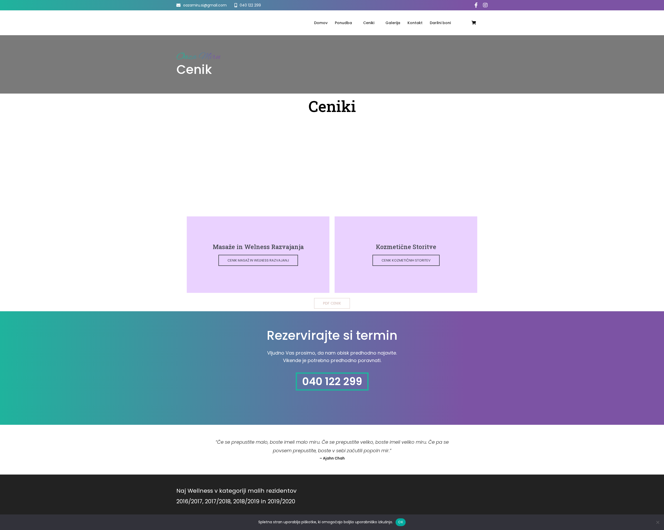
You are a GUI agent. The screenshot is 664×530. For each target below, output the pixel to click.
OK (400, 522)
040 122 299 (332, 381)
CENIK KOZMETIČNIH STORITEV (406, 260)
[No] (657, 522)
